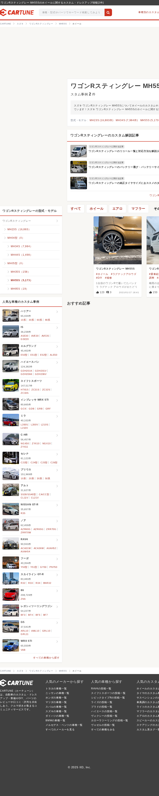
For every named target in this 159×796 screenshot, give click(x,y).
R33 (30, 583)
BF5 (38, 615)
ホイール (97, 208)
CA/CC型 (44, 494)
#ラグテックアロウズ (123, 274)
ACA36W (39, 548)
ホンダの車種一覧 (56, 697)
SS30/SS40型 (28, 494)
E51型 (33, 355)
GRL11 (25, 634)
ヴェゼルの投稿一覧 (103, 725)
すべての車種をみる (103, 729)
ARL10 (24, 631)
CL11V (24, 497)
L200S (24, 424)
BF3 (23, 615)
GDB (31, 408)
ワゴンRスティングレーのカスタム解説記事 (104, 135)
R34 (38, 583)
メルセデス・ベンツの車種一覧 (64, 725)
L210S (44, 424)
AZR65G (38, 529)
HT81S (25, 389)
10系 (23, 320)
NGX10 (46, 443)
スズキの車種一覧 (56, 711)
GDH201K (26, 371)
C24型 (34, 462)
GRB (39, 408)
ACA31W (26, 548)
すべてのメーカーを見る (60, 729)
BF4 (30, 615)
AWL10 (35, 631)
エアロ (117, 208)
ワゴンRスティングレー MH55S (115, 268)
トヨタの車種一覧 (56, 688)
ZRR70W (26, 532)
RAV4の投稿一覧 (101, 688)
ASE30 (24, 336)
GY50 (43, 567)
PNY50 (53, 567)
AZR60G (26, 529)
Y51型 (33, 567)
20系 (31, 478)
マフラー (138, 208)
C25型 (44, 462)
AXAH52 (51, 548)
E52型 (43, 355)
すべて (76, 208)
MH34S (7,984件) (127, 120)
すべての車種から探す (46, 657)
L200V (34, 424)
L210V (24, 428)
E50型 (24, 355)
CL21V (35, 497)
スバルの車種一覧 (56, 706)
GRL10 (46, 631)
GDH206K (26, 374)
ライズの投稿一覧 (101, 702)
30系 (31, 320)
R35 (23, 513)
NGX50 (25, 443)
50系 (47, 478)
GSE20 (25, 339)
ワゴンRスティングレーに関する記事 (106, 147)
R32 (23, 583)
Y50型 (24, 567)
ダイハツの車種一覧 (57, 715)
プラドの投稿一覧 (101, 706)
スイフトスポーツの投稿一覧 (108, 693)
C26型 (54, 462)
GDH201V (41, 371)
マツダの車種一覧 (56, 702)
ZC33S (25, 393)
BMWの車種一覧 (55, 720)
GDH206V (41, 374)
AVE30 (35, 336)
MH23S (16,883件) (101, 120)
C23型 (24, 462)
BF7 (45, 615)
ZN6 (23, 599)
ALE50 (53, 355)
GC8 (23, 408)
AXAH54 (25, 551)
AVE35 (45, 336)
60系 (39, 320)
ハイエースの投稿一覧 (104, 711)
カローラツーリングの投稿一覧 (109, 720)
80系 (47, 320)
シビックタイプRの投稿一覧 (108, 697)
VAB (23, 650)
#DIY (99, 277)
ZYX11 (24, 447)
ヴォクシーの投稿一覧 (104, 715)
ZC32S (46, 389)
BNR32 (47, 583)
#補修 (108, 277)
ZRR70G (51, 529)
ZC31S (35, 389)
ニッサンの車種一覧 (57, 693)
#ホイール (102, 274)
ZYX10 (36, 443)
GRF (48, 408)
